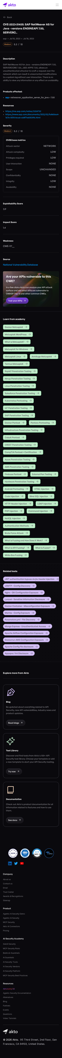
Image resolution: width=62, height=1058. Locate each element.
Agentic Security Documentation (17, 993)
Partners (6, 1006)
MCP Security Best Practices (15, 975)
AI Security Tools (10, 962)
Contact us (7, 883)
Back (9, 17)
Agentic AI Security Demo (14, 914)
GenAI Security (9, 944)
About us (7, 879)
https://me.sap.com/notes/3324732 (23, 111)
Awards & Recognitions (13, 896)
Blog (5, 1001)
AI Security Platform (11, 971)
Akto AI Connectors (11, 926)
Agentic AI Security (11, 918)
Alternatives (8, 997)
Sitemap (6, 900)
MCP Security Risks (11, 948)
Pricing (6, 930)
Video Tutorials (9, 1018)
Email (5, 888)
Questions (7, 1014)
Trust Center (8, 892)
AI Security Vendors (11, 966)
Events (6, 1010)
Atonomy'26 (9, 989)
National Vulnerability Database (20, 264)
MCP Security (9, 922)
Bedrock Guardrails (11, 953)
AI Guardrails (8, 957)
